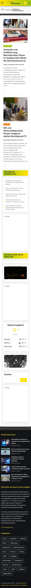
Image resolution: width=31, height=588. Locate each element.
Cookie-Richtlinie (14, 585)
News (4, 552)
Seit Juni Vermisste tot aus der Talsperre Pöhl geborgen (14, 189)
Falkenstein (14, 543)
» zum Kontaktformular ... (7, 527)
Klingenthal (6, 547)
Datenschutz (4, 585)
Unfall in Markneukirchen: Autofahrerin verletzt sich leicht (15, 201)
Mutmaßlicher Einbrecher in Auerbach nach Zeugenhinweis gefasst (15, 182)
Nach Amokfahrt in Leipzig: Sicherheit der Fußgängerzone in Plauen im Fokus (15, 207)
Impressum (23, 583)
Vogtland (21, 569)
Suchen (7, 374)
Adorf (4, 538)
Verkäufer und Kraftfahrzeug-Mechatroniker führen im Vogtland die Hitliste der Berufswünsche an (14, 55)
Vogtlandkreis (7, 573)
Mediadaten (23, 585)
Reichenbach (7, 560)
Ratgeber (14, 556)
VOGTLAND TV (7, 46)
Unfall (13, 569)
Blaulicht (23, 538)
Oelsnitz (12, 552)
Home (3, 9)
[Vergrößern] (25, 268)
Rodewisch (18, 560)
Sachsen (5, 565)
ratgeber (6, 124)
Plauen (21, 552)
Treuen (5, 569)
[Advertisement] (15, 233)
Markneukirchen (19, 547)
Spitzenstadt (16, 565)
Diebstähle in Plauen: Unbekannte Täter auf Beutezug (15, 195)
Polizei (5, 556)
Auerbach (13, 538)
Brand (4, 543)
